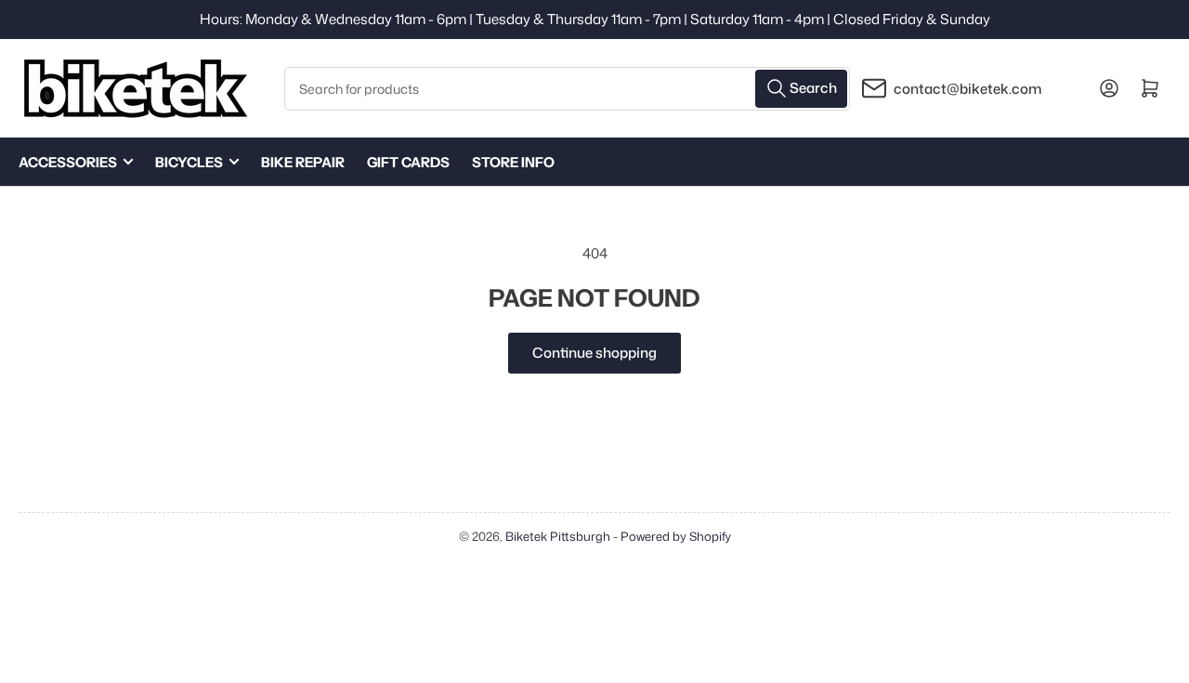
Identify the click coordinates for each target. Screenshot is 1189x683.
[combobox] (567, 89)
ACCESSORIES (68, 162)
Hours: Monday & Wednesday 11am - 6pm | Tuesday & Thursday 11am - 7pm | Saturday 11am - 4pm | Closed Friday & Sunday (595, 19)
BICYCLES (189, 162)
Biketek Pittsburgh (557, 536)
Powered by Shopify (676, 536)
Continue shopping (594, 352)
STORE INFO (513, 162)
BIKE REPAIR (303, 162)
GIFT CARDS (408, 162)
